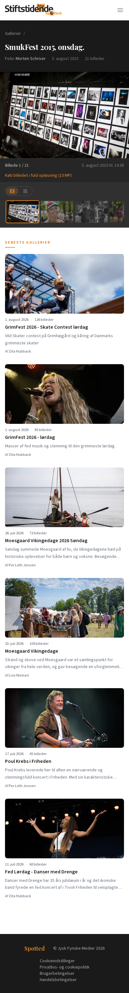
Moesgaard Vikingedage (31, 651)
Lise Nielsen (19, 675)
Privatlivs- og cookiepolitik (65, 967)
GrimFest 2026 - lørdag (30, 437)
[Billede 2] (57, 212)
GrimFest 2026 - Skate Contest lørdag (46, 327)
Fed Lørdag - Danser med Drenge (41, 871)
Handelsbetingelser (58, 980)
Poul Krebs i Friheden (28, 761)
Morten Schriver (31, 59)
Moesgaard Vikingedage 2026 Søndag (46, 540)
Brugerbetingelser (57, 973)
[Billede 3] (91, 212)
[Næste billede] (120, 115)
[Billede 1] (22, 212)
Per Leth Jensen (22, 565)
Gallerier (13, 33)
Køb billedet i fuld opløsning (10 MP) (38, 175)
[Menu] (120, 10)
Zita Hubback (20, 351)
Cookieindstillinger (57, 961)
